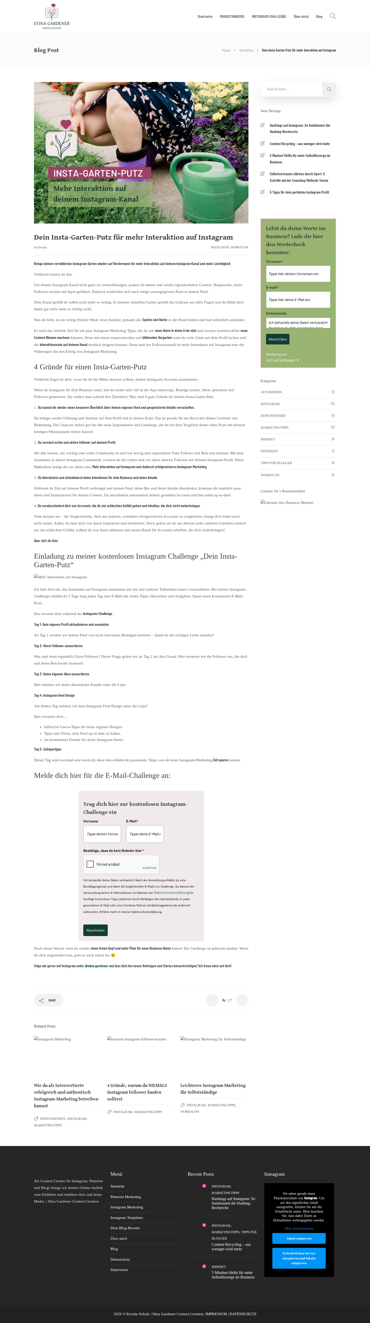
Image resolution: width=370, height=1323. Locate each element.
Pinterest (269, 451)
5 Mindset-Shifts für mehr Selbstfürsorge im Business (300, 158)
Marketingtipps (48, 1125)
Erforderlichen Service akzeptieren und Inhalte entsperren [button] (299, 1258)
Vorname (90, 821)
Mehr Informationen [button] (299, 1228)
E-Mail (132, 821)
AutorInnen (271, 392)
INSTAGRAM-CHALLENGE (269, 16)
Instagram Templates (126, 1218)
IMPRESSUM (216, 1314)
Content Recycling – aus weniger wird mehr (300, 143)
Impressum (119, 1270)
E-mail (272, 287)
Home (226, 50)
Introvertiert (52, 1119)
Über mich (301, 16)
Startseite (205, 16)
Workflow (246, 50)
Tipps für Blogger (276, 463)
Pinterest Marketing (125, 1197)
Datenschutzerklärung (171, 892)
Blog (319, 16)
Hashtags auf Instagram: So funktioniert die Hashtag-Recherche (300, 128)
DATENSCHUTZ (243, 1314)
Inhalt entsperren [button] (299, 1238)
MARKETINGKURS (232, 16)
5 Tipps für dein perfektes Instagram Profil (299, 192)
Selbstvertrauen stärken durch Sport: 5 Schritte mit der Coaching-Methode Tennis (299, 177)
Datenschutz (276, 313)
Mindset (268, 439)
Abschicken (95, 930)
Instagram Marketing (126, 1207)
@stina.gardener (96, 965)
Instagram (220, 247)
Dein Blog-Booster (125, 1228)
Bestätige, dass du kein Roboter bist (113, 850)
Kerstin (42, 247)
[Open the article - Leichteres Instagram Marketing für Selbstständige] (213, 1057)
